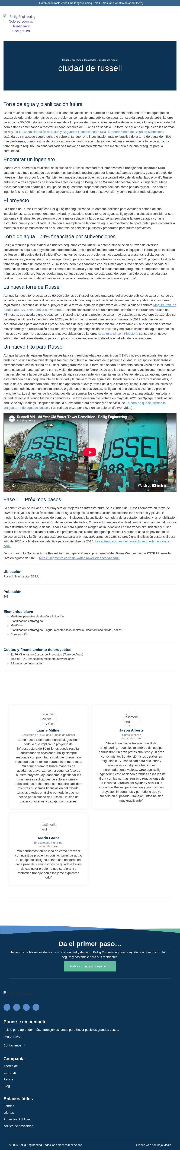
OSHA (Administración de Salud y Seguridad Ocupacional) (56, 132)
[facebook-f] (7, 1007)
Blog (7, 1086)
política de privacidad (18, 1126)
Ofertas (9, 1112)
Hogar (65, 59)
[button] (173, 25)
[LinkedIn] (16, 1007)
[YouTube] (36, 1007)
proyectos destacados (84, 59)
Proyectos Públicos (17, 1119)
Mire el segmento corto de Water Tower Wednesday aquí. (79, 558)
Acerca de (11, 1066)
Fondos (9, 1106)
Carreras (10, 1072)
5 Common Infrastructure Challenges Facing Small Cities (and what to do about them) (90, 3)
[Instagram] (26, 1007)
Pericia (8, 1079)
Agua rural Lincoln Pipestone (118, 333)
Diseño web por (153, 1144)
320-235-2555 (13, 1037)
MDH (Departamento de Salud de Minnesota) (132, 132)
